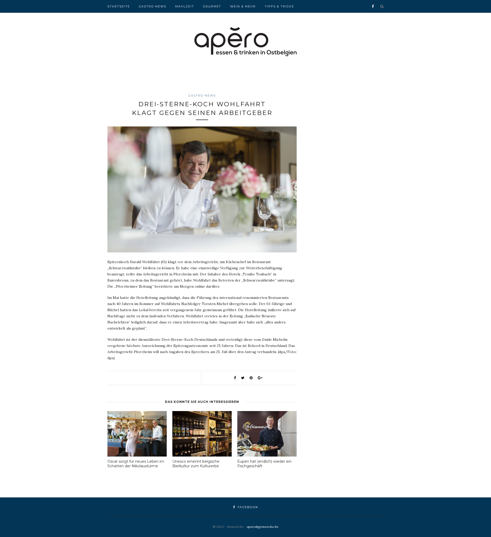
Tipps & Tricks (279, 6)
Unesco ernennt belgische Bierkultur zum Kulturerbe (195, 463)
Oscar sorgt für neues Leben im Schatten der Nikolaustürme (135, 463)
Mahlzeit (184, 6)
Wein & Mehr (243, 6)
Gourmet (212, 6)
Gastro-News (152, 6)
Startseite (118, 6)
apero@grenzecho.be (262, 527)
